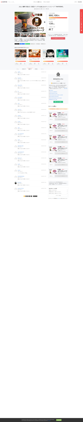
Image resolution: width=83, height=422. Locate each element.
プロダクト (43, 8)
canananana (19, 182)
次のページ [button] (34, 196)
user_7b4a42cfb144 (21, 133)
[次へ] (44, 22)
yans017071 (19, 109)
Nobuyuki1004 (20, 85)
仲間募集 (36, 68)
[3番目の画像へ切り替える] (30, 35)
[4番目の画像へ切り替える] (36, 35)
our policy (49, 420)
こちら (58, 198)
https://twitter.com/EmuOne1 (54, 96)
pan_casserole (20, 97)
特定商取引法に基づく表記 (53, 99)
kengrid (19, 164)
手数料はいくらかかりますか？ (53, 190)
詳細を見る (51, 119)
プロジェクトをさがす (46, 1)
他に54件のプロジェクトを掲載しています (58, 83)
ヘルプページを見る (58, 195)
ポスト (17, 43)
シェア (23, 43)
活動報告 (24, 68)
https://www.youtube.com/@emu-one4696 (56, 94)
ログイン (76, 1)
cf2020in (19, 71)
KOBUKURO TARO (20, 145)
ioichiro (19, 139)
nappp (19, 127)
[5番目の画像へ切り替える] (43, 35)
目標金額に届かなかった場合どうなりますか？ (55, 191)
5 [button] (31, 196)
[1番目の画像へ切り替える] (17, 35)
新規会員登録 (80, 1)
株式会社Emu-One (38, 8)
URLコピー (33, 43)
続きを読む (65, 88)
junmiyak (19, 121)
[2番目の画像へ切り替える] (24, 35)
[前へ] (15, 22)
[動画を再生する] (30, 22)
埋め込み (38, 43)
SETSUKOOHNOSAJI (21, 176)
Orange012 (19, 77)
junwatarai (19, 115)
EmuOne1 (51, 90)
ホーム (18, 68)
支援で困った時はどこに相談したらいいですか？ (55, 193)
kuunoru (19, 170)
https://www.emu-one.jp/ (53, 93)
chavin (19, 103)
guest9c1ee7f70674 (21, 188)
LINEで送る (28, 43)
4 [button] (29, 196)
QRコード (44, 43)
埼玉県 (48, 8)
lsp (18, 91)
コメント (42, 68)
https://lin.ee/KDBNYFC (53, 91)
